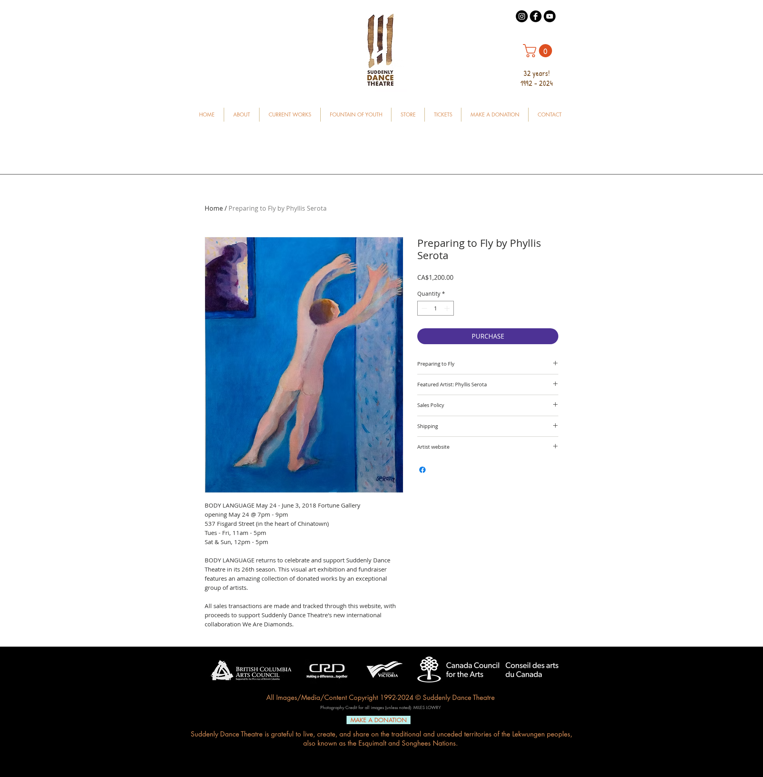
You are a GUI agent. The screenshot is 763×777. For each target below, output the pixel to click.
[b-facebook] (536, 16)
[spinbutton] (435, 308)
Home (214, 208)
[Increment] (448, 308)
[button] (539, 50)
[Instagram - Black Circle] (522, 16)
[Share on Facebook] (422, 470)
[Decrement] (423, 308)
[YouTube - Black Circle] (550, 16)
